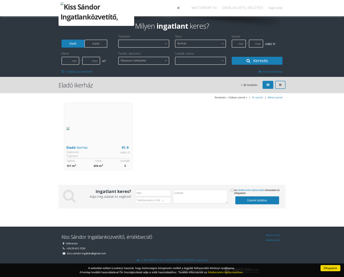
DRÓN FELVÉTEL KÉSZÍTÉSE (242, 8)
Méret (65, 53)
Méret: (71, 161)
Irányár (236, 36)
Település (124, 36)
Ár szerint (257, 97)
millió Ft (125, 152)
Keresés (260, 60)
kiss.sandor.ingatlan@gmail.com (86, 253)
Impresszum (273, 235)
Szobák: (125, 161)
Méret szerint (275, 97)
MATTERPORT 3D (204, 8)
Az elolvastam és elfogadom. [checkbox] (257, 192)
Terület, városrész (129, 53)
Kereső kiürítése (271, 71)
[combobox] (143, 44)
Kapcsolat (275, 8)
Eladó (72, 43)
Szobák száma (184, 53)
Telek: (98, 161)
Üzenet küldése (257, 200)
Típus (178, 36)
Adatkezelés (272, 240)
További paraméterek (78, 71)
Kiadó (96, 43)
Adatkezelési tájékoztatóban (225, 272)
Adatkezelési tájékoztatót (250, 190)
